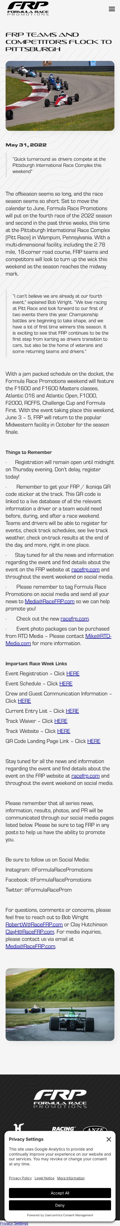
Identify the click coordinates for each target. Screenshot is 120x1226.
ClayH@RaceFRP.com (30, 931)
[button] (111, 8)
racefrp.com (85, 569)
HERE (73, 673)
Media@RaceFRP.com (50, 601)
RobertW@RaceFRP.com (34, 924)
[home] (28, 8)
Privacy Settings (14, 1223)
